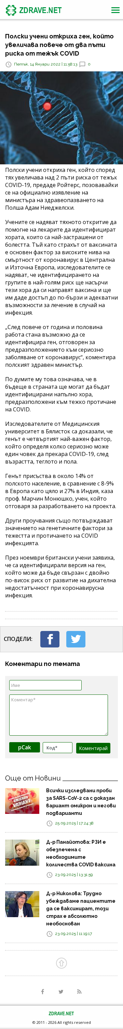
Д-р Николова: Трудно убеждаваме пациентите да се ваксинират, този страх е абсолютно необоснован (80, 908)
